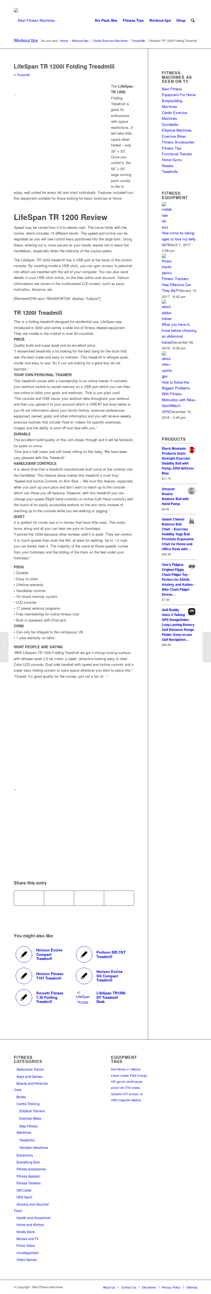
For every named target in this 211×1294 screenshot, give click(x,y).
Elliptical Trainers (32, 1110)
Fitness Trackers (28, 1183)
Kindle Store (25, 1231)
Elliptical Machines (177, 130)
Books (21, 1096)
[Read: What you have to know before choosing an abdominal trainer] (167, 318)
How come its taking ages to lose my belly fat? (179, 238)
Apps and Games (29, 1076)
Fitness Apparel (28, 1176)
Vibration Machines (33, 1147)
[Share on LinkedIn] (119, 898)
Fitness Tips (172, 148)
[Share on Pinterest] (89, 898)
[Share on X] (59, 898)
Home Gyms (172, 159)
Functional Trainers (177, 153)
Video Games (26, 1259)
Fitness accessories (31, 1169)
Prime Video (25, 1245)
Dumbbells (170, 124)
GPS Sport (24, 1197)
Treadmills (23, 75)
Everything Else (28, 1162)
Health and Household (33, 1217)
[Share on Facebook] (29, 898)
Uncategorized (27, 1252)
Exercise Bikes (174, 136)
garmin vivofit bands (129, 1081)
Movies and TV (27, 1238)
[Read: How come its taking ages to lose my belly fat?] (167, 227)
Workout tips (26, 40)
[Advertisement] (60, 136)
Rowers (168, 165)
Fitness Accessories (178, 142)
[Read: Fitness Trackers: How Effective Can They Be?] (167, 272)
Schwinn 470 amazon (125, 1094)
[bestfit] (34, 20)
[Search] (192, 20)
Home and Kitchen (30, 1224)
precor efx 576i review (125, 1088)
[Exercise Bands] (4, 647)
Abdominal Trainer (30, 1069)
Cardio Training (28, 1103)
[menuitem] (106, 20)
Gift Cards (23, 1190)
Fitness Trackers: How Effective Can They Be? (176, 284)
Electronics (24, 1155)
